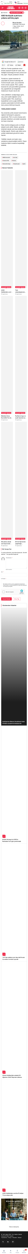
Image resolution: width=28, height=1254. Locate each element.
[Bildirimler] (25, 8)
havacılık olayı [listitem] (6, 163)
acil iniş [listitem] (15, 157)
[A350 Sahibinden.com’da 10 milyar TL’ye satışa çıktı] (7, 232)
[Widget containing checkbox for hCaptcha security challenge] (13, 592)
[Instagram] (13, 1242)
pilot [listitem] (23, 163)
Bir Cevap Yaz (6, 549)
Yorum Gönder (6, 599)
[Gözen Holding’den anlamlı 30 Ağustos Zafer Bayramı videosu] (14, 1020)
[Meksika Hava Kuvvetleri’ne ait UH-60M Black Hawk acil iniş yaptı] (7, 358)
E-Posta (3, 578)
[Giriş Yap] (22, 8)
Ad (2, 572)
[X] (3, 1242)
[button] (19, 8)
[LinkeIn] (8, 1242)
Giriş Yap (16, 599)
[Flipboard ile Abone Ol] (20, 61)
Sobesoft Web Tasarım (7, 1236)
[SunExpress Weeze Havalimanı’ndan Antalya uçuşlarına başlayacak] (14, 667)
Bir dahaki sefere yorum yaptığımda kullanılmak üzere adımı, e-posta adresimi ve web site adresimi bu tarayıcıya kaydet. (15, 585)
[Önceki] (2, 1)
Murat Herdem (17, 22)
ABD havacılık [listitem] (6, 157)
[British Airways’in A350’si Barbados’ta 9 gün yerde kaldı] (14, 784)
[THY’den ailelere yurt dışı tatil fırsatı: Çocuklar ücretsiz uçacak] (14, 902)
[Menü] (2, 7)
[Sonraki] (2, 3)
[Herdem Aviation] (10, 7)
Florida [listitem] (14, 160)
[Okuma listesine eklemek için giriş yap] (24, 65)
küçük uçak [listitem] (16, 163)
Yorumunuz (9, 557)
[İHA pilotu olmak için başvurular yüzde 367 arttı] (7, 484)
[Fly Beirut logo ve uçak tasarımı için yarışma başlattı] (21, 358)
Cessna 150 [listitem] (5, 160)
